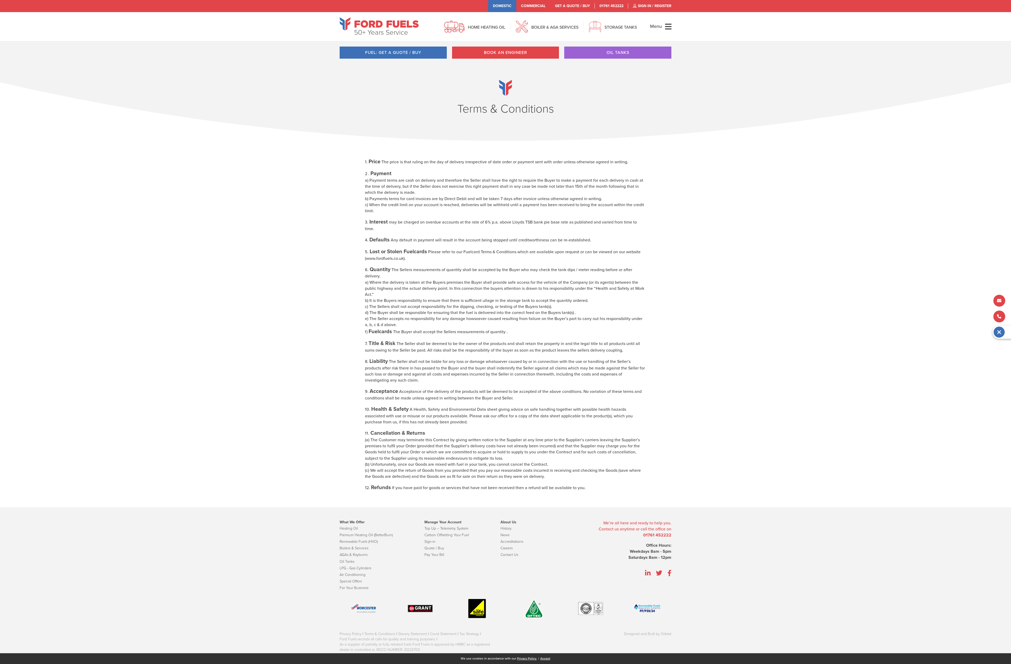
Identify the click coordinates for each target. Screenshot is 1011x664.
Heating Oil (349, 528)
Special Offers (351, 581)
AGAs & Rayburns (354, 555)
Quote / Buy (434, 548)
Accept (545, 658)
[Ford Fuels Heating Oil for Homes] (379, 24)
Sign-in (429, 541)
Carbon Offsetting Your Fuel (446, 535)
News (504, 535)
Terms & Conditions (379, 634)
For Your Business (354, 588)
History (506, 528)
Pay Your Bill (434, 555)
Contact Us (509, 555)
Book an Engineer (505, 52)
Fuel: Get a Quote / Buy (393, 52)
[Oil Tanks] (595, 29)
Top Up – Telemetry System (446, 528)
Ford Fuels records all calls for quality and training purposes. (387, 639)
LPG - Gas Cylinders (355, 568)
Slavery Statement (412, 634)
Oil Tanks (618, 52)
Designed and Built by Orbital (647, 634)
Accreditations (511, 541)
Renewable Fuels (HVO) (359, 541)
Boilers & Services (354, 548)
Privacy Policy (350, 634)
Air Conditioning (352, 574)
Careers (506, 548)
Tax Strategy (469, 634)
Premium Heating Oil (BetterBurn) (366, 535)
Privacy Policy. (527, 658)
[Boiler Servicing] (522, 29)
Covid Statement (443, 634)
